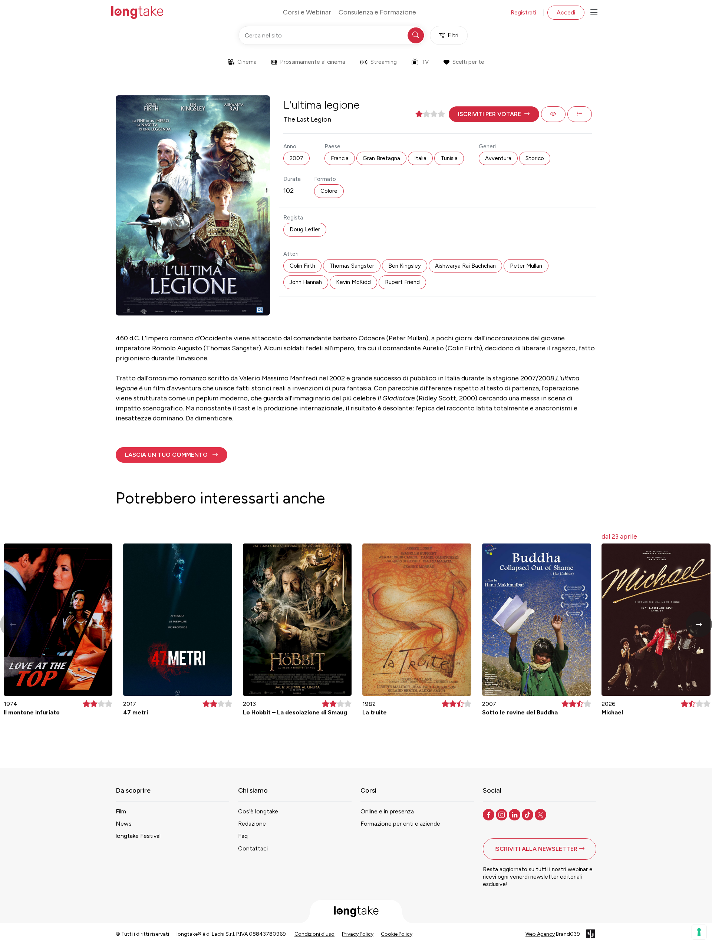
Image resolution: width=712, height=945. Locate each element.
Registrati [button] (523, 12)
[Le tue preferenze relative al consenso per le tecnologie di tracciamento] (699, 932)
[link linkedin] (515, 814)
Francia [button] (340, 158)
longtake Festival (138, 835)
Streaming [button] (383, 62)
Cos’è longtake (258, 811)
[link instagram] (502, 814)
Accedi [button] (566, 12)
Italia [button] (420, 158)
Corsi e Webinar (307, 12)
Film (121, 811)
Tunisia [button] (449, 158)
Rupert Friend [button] (402, 282)
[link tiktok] (528, 814)
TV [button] (425, 62)
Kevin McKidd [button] (353, 282)
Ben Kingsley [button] (404, 265)
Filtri (453, 35)
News (124, 823)
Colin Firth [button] (302, 265)
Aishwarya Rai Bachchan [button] (465, 265)
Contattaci (253, 848)
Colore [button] (328, 191)
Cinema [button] (247, 62)
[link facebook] (489, 814)
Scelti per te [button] (468, 62)
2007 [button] (296, 158)
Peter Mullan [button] (526, 265)
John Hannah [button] (306, 282)
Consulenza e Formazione (377, 12)
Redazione (252, 823)
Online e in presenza (387, 811)
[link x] (541, 814)
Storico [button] (534, 158)
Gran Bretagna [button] (381, 158)
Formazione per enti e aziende (400, 823)
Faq (243, 835)
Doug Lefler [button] (305, 229)
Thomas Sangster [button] (351, 265)
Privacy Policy (357, 934)
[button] (494, 114)
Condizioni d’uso (314, 934)
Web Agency (540, 934)
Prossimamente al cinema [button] (312, 62)
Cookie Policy (396, 934)
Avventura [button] (498, 158)
